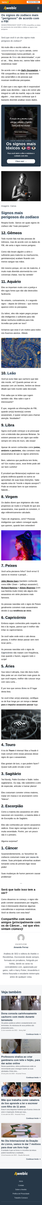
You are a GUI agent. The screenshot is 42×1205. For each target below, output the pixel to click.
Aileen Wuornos (27, 588)
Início (21, 1181)
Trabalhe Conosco (21, 1198)
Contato (21, 1185)
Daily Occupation (29, 70)
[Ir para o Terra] (6, 2)
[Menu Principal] (38, 8)
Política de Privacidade (21, 1194)
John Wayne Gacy (10, 581)
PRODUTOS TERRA (33, 2)
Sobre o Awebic (21, 1189)
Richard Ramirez (9, 588)
